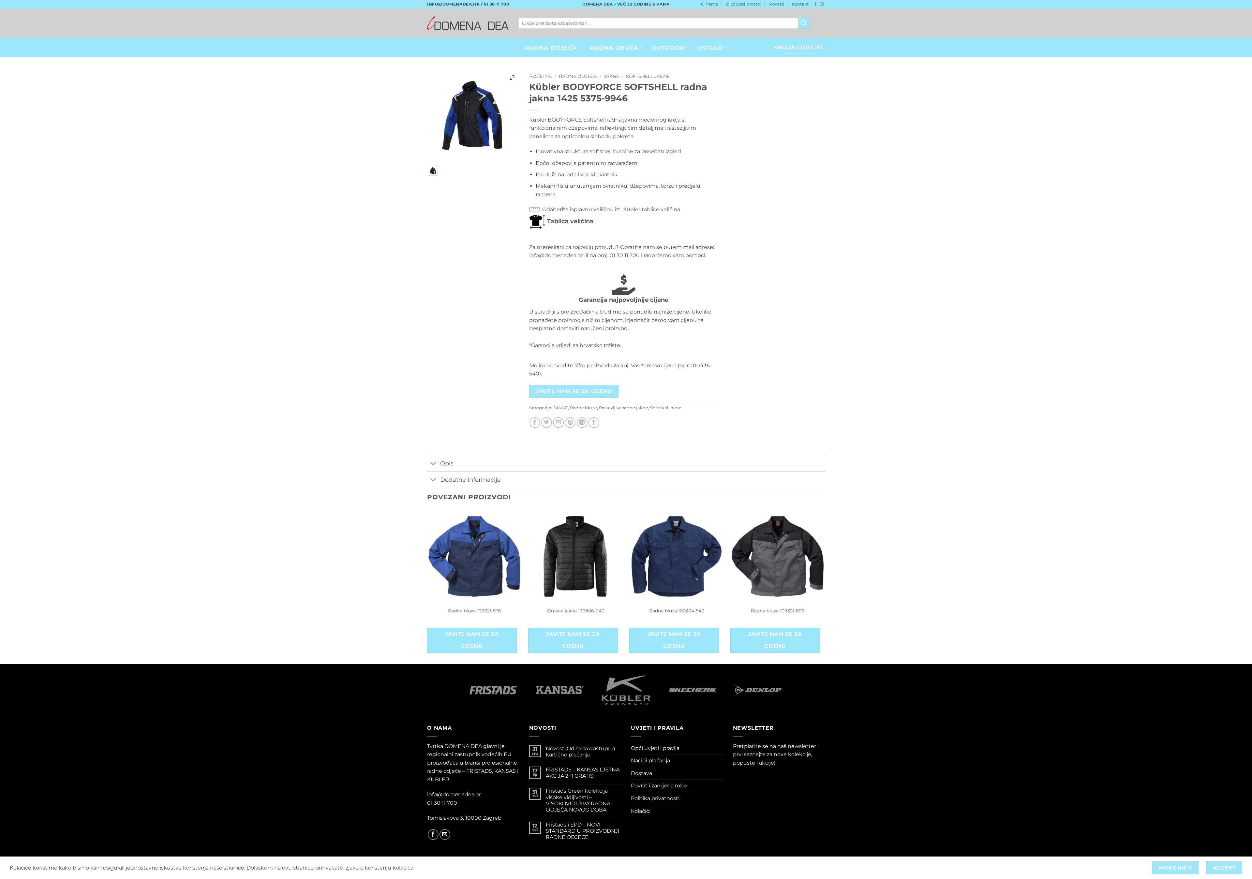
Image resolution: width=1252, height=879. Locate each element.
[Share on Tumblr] (594, 422)
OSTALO (710, 47)
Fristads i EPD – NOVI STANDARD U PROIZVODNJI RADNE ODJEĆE (582, 831)
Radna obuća (614, 47)
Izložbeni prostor (743, 4)
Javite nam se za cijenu (573, 391)
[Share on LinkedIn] (582, 422)
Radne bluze (583, 407)
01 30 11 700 (625, 255)
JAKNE (611, 76)
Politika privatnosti (655, 798)
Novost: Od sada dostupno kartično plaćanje (580, 751)
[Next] (824, 586)
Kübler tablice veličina (651, 209)
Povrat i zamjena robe (659, 786)
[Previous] (427, 586)
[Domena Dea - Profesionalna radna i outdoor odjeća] (468, 23)
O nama (709, 4)
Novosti (776, 4)
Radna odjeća (578, 76)
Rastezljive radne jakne (623, 407)
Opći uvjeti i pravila (655, 748)
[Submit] (804, 23)
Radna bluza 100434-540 (676, 611)
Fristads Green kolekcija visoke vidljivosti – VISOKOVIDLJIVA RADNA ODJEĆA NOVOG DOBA (578, 800)
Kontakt (800, 4)
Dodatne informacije (470, 479)
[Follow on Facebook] (815, 4)
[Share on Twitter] (546, 422)
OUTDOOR (667, 47)
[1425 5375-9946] (433, 171)
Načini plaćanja (650, 760)
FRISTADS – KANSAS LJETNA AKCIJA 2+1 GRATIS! (582, 773)
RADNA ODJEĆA (551, 47)
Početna (540, 76)
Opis (447, 463)
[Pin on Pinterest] (570, 422)
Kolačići (640, 811)
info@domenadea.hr (556, 255)
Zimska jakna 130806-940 (575, 611)
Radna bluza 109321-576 (474, 611)
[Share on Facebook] (534, 422)
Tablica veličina (569, 221)
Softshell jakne (648, 76)
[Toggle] (433, 464)
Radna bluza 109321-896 (778, 611)
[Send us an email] (822, 4)
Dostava (641, 773)
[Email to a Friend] (558, 422)
